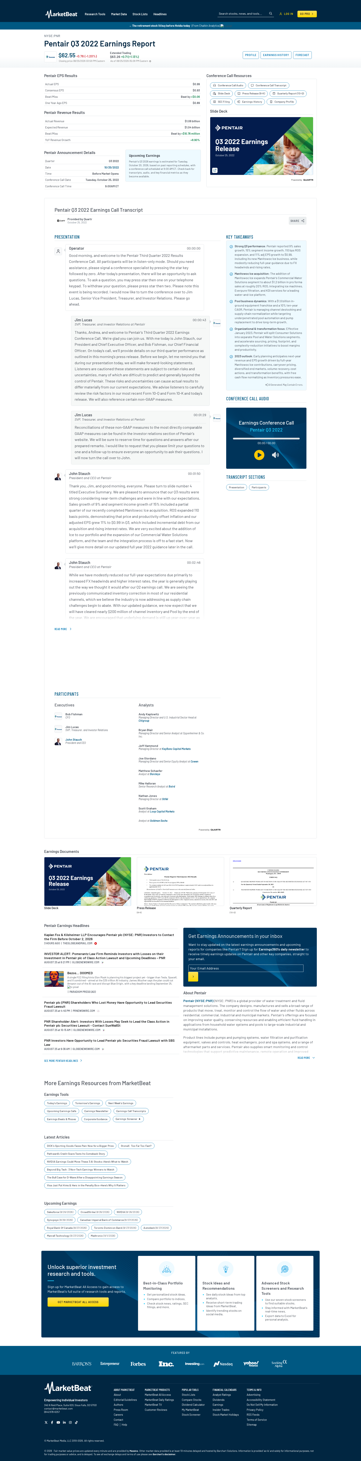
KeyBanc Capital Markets (176, 748)
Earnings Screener (127, 1118)
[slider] (266, 439)
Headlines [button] (160, 14)
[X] (46, 1422)
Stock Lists (188, 1394)
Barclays (155, 774)
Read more (61, 629)
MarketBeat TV (153, 1404)
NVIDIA (128, 1212)
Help (124, 1424)
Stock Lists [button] (140, 14)
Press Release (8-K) (253, 93)
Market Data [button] (119, 14)
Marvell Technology (65, 1235)
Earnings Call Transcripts (131, 1111)
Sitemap (252, 1424)
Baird (172, 786)
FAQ (116, 1424)
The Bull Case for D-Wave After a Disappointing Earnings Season (85, 1177)
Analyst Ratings (222, 1394)
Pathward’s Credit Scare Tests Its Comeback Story (76, 1153)
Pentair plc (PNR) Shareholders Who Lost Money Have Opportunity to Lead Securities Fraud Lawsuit (108, 1005)
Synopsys (60, 1219)
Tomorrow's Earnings (87, 1103)
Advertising (253, 1394)
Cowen (194, 761)
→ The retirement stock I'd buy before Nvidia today (159, 25)
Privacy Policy (255, 1409)
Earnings (218, 1404)
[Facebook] (52, 1422)
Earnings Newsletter (96, 1111)
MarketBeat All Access (158, 1394)
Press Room (121, 1409)
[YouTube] (58, 1422)
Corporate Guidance (95, 1119)
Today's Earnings (57, 1103)
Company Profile (284, 101)
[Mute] (275, 455)
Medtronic (103, 1235)
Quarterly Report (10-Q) (290, 93)
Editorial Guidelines (125, 1399)
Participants (259, 487)
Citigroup (144, 720)
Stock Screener (191, 1414)
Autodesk (156, 1227)
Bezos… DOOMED (80, 973)
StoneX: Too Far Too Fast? (136, 1145)
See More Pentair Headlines (61, 1060)
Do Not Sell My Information (262, 1404)
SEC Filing (224, 101)
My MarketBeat (190, 1409)
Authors (118, 1404)
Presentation (236, 487)
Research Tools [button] (95, 14)
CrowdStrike (95, 1212)
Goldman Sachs (159, 820)
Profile (250, 55)
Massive (134, 1450)
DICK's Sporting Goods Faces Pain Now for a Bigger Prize (80, 1145)
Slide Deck (224, 93)
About (117, 1394)
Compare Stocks (191, 1399)
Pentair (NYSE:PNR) (198, 1001)
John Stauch (73, 739)
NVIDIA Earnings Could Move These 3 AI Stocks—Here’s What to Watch (87, 1161)
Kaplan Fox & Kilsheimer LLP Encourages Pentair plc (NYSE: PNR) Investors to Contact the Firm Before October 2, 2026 (109, 937)
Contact (118, 1419)
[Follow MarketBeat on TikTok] (76, 1422)
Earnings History (276, 55)
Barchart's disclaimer (164, 1454)
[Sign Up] (193, 977)
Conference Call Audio (230, 85)
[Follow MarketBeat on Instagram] (70, 1422)
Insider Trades (221, 1409)
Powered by (296, 179)
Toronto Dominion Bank (115, 1227)
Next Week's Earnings (120, 1103)
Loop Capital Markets (162, 811)
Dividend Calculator (193, 1404)
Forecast (302, 55)
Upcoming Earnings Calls (61, 1111)
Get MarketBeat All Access (78, 1302)
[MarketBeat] (61, 14)
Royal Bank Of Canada (67, 1227)
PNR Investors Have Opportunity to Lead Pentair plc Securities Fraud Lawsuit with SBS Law (109, 1042)
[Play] (259, 455)
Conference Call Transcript (271, 85)
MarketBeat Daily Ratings (159, 1399)
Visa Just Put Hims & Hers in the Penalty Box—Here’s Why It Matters (86, 1185)
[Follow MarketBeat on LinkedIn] (64, 1422)
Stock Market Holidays (226, 1414)
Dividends (218, 1399)
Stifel (165, 799)
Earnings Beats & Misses (61, 1119)
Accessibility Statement (261, 1399)
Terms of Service (257, 1419)
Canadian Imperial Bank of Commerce (109, 1219)
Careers (118, 1414)
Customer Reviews (156, 1409)
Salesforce (60, 1212)
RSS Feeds (253, 1414)
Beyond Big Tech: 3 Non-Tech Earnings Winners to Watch (81, 1169)
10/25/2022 (111, 167)
